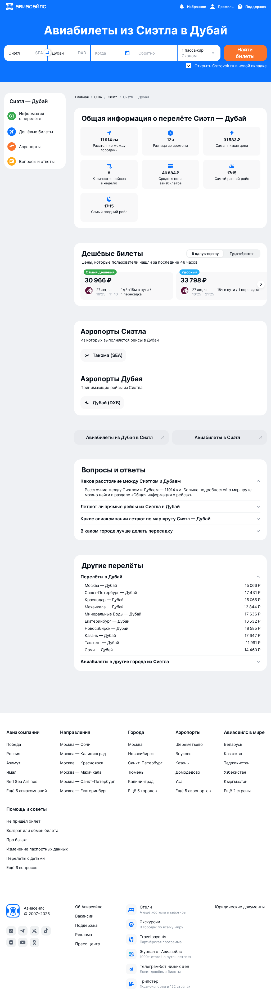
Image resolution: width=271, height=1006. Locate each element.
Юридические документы (240, 906)
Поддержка (86, 925)
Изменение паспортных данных (37, 849)
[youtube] (23, 942)
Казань (182, 762)
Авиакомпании (22, 732)
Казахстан (233, 753)
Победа (13, 744)
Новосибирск (141, 753)
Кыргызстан (235, 781)
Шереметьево (189, 744)
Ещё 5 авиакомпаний (26, 790)
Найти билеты (245, 53)
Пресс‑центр (87, 943)
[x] (34, 931)
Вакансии (84, 916)
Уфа (178, 781)
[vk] (11, 931)
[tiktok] (46, 931)
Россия (13, 753)
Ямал (11, 772)
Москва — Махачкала (80, 772)
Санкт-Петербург (145, 762)
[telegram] (23, 931)
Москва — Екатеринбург (83, 790)
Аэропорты (188, 732)
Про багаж (16, 839)
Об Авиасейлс (88, 906)
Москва (135, 744)
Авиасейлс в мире (244, 732)
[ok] (34, 942)
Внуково (183, 753)
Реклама (83, 934)
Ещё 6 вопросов (21, 867)
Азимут (13, 762)
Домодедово (187, 772)
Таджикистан (237, 762)
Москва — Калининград (83, 753)
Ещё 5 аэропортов (193, 790)
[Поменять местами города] (47, 52)
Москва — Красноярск (81, 762)
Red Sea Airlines (21, 781)
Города (136, 732)
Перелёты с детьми (25, 858)
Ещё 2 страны (237, 790)
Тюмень (135, 772)
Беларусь (233, 744)
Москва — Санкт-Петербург (87, 781)
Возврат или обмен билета (32, 830)
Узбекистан (235, 772)
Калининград (140, 781)
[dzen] (11, 942)
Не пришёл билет (23, 821)
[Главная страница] (25, 6)
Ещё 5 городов (142, 790)
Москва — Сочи (75, 744)
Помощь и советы (26, 809)
